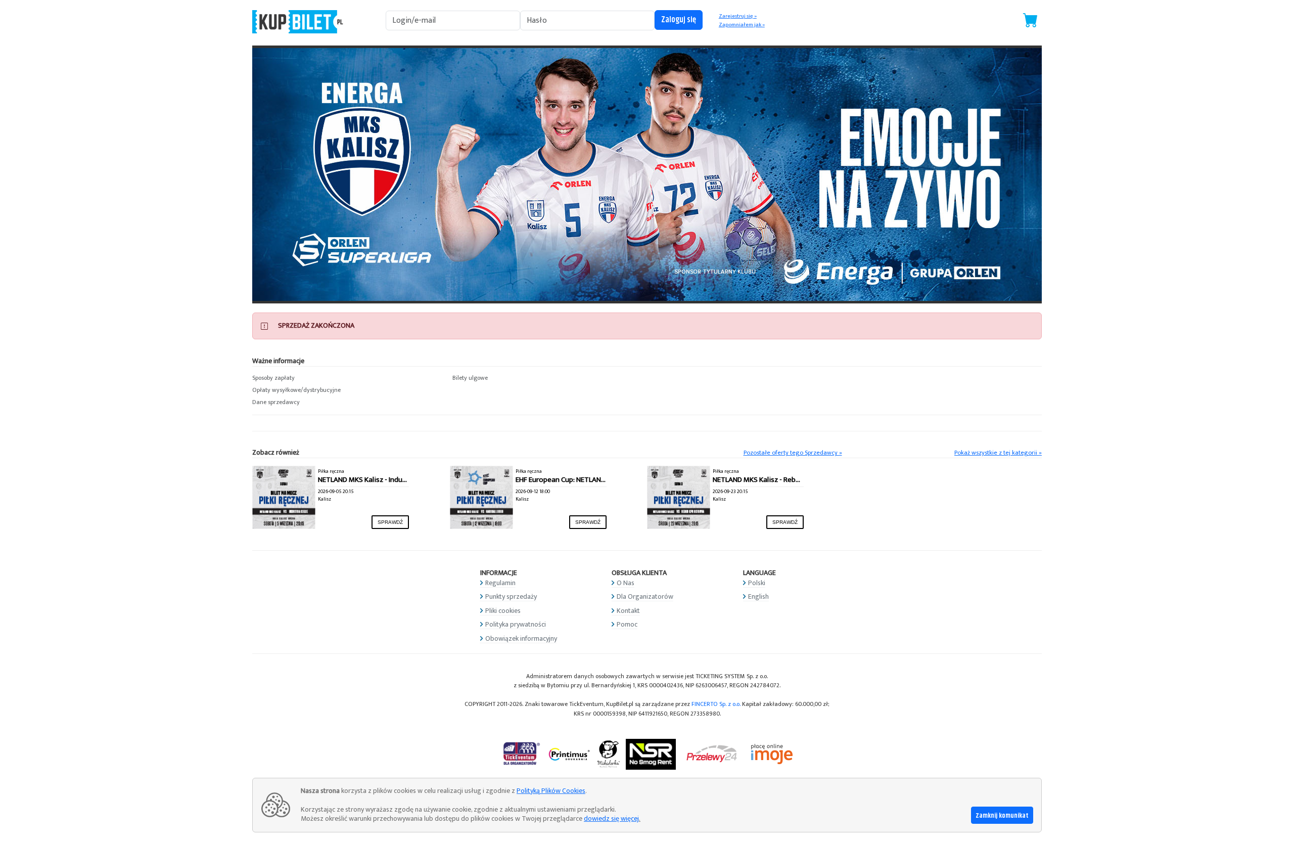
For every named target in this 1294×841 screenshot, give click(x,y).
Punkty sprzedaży (511, 596)
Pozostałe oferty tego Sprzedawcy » (793, 453)
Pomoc (627, 624)
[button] (347, 378)
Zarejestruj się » (738, 16)
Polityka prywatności (515, 624)
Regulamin (500, 583)
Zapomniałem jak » (742, 24)
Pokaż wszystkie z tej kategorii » (998, 453)
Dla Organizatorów (645, 596)
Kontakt (628, 610)
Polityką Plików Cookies (551, 790)
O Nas (625, 583)
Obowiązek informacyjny (521, 638)
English (758, 596)
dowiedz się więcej (611, 818)
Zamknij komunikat (1002, 815)
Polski (756, 583)
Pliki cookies (503, 610)
